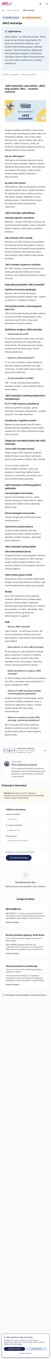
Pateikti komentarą (20, 858)
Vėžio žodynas (13, 10)
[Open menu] (47, 4)
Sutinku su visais (14, 1349)
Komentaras (11, 836)
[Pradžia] (3, 10)
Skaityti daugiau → (13, 922)
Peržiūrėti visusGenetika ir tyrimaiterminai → (27, 995)
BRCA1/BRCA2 (13, 909)
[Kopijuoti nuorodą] (45, 750)
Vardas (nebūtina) (13, 814)
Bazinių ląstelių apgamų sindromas (25, 935)
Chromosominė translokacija (21, 966)
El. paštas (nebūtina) (14, 825)
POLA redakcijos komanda (24, 765)
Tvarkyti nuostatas (25, 1353)
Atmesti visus (36, 1349)
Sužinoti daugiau (16, 1344)
